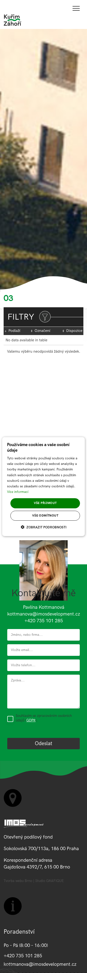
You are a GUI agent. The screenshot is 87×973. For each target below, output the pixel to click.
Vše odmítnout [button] (45, 516)
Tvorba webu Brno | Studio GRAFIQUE (34, 881)
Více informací (17, 492)
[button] (43, 527)
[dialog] (43, 486)
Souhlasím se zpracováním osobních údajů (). (44, 718)
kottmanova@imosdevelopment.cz (43, 614)
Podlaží (14, 331)
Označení (42, 331)
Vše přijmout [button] (45, 503)
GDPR (31, 720)
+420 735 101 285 (43, 621)
